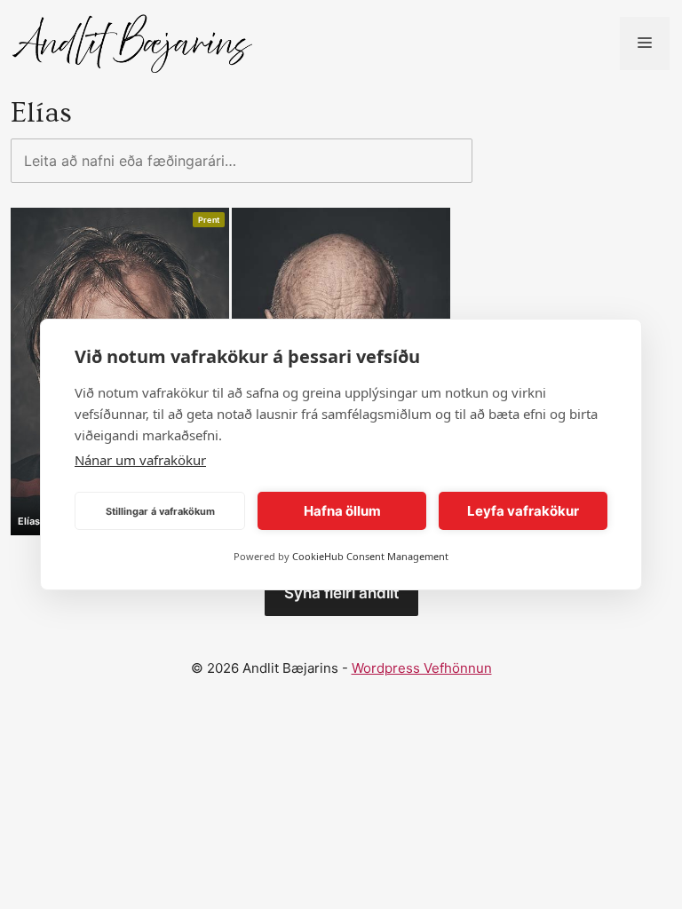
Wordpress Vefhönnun (422, 668)
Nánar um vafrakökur (140, 460)
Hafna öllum (342, 510)
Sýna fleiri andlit (341, 593)
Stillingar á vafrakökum (160, 511)
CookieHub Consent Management (370, 556)
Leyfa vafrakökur (523, 510)
